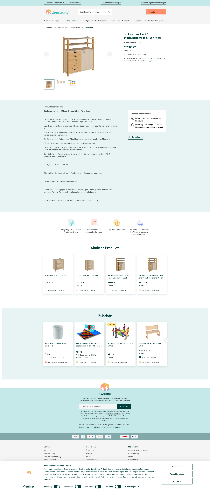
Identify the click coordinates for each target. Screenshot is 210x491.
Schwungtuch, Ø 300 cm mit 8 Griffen (120, 344)
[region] (79, 59)
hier (150, 61)
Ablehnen (177, 481)
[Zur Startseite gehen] (57, 12)
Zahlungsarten (50, 460)
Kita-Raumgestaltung (52, 456)
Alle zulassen (177, 467)
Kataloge (47, 450)
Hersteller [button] (136, 137)
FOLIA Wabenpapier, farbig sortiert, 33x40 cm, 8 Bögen (88, 344)
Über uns (90, 450)
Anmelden (124, 406)
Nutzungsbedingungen (110, 427)
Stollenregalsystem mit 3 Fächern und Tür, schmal (119, 276)
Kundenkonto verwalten (138, 450)
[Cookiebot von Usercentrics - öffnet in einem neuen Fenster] (29, 486)
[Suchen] (109, 12)
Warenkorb (133, 460)
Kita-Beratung (49, 453)
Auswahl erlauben (177, 474)
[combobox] (92, 12)
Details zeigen (130, 487)
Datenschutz (91, 460)
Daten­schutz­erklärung (132, 477)
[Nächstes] (165, 3)
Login (130, 456)
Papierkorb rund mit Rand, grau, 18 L (56, 344)
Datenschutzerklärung (114, 414)
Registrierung (133, 453)
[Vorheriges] (45, 3)
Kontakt (89, 453)
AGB (88, 456)
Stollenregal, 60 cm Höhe (55, 275)
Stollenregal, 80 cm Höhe (87, 275)
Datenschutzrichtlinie (88, 427)
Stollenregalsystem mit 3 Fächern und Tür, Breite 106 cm (151, 276)
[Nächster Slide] (165, 340)
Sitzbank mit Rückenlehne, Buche (150, 344)
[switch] (78, 486)
